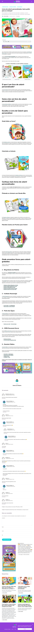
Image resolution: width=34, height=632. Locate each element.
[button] (2, 1)
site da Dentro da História (7, 104)
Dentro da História (17, 385)
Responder (3, 398)
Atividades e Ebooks (7, 629)
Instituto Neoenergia (6, 296)
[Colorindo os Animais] (27, 71)
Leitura (12, 629)
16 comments (18, 16)
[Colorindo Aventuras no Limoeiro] (6, 71)
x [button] (32, 624)
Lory (6, 443)
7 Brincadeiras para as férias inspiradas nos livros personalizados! (24, 587)
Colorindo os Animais (18, 175)
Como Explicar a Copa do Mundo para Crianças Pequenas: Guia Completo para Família (9, 605)
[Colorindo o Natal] (17, 71)
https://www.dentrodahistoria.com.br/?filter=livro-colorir (16, 406)
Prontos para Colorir (9, 251)
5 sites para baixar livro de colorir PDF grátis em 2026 (13, 506)
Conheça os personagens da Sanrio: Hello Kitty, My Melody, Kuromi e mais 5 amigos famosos (25, 605)
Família (15, 629)
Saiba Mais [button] (29, 626)
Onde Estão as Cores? (6, 142)
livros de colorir (5, 89)
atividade (5, 280)
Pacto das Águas (5, 313)
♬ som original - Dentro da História (23, 554)
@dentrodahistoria (21, 543)
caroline (6, 492)
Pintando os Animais (6, 217)
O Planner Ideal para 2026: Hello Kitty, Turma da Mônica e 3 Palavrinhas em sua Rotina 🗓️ (9, 587)
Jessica (6, 478)
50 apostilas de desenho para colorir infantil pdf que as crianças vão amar (16, 509)
